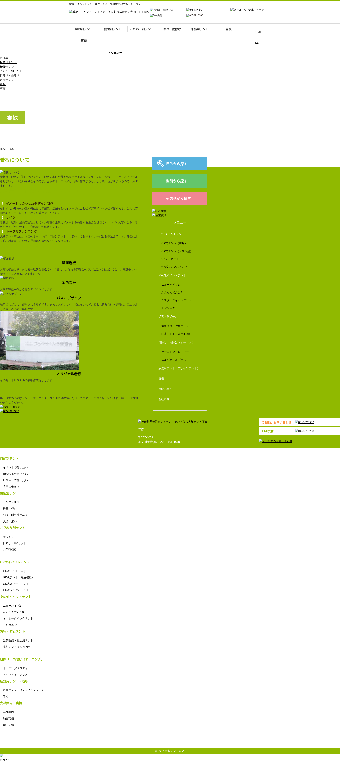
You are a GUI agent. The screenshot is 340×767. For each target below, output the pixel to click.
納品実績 (8, 718)
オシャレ (8, 536)
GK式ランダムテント (174, 266)
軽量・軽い (10, 508)
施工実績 (8, 724)
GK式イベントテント (171, 234)
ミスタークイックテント (176, 300)
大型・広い (10, 521)
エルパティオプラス (173, 359)
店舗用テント (200, 29)
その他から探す (178, 198)
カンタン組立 (11, 502)
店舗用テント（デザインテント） (179, 368)
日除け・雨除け (170, 29)
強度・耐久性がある (15, 514)
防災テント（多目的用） (176, 333)
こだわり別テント (142, 29)
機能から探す (176, 181)
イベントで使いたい (15, 467)
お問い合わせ (166, 388)
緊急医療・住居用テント (176, 326)
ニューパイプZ (170, 284)
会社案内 (163, 399)
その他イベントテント (172, 275)
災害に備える (11, 486)
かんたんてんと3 (171, 292)
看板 (229, 29)
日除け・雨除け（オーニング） (177, 342)
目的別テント (84, 29)
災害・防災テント (169, 316)
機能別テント (113, 29)
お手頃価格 (10, 549)
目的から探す (176, 164)
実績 (84, 40)
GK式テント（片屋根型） (177, 251)
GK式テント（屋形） (174, 243)
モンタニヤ (168, 307)
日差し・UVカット (14, 543)
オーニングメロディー (175, 351)
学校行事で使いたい (15, 474)
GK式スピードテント (174, 258)
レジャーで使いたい (15, 480)
